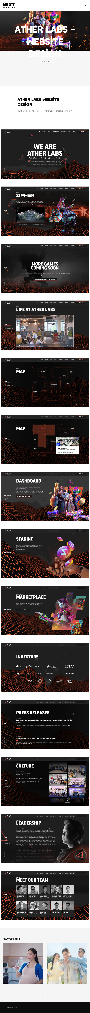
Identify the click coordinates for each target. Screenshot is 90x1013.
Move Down (45, 61)
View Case (23, 949)
